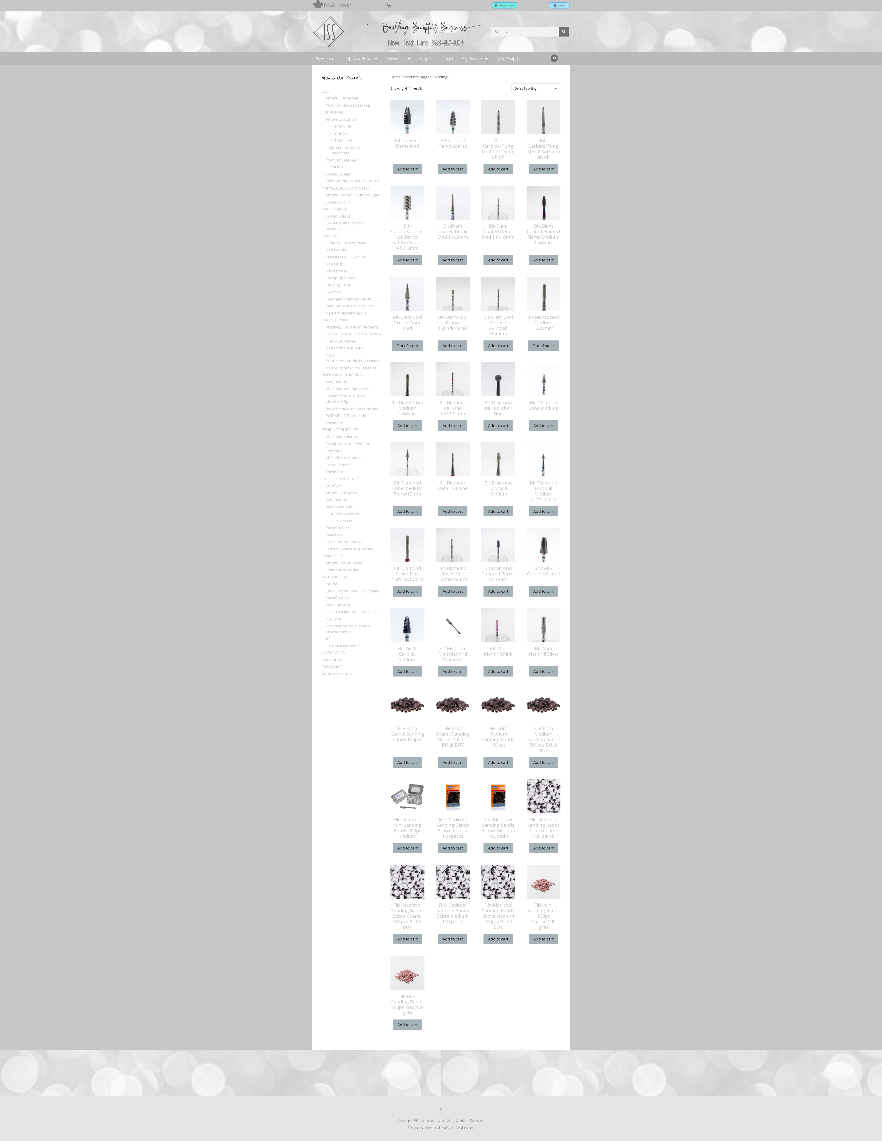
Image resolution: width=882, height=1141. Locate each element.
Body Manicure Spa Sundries (351, 408)
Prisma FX (338, 133)
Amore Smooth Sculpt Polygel (352, 195)
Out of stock (407, 345)
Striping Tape (337, 285)
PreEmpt (333, 619)
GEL (325, 91)
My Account (472, 59)
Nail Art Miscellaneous (346, 313)
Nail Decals (335, 249)
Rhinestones (336, 271)
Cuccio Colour (338, 216)
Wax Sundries (338, 605)
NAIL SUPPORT (335, 320)
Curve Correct (337, 464)
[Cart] (389, 5)
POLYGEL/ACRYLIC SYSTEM (346, 188)
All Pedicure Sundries (344, 457)
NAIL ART (330, 235)
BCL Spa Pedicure (341, 436)
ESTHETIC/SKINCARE (340, 478)
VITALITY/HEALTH (338, 674)
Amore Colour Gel (341, 119)
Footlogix (333, 450)
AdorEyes (334, 485)
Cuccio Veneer (338, 174)
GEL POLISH (332, 167)
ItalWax (332, 583)
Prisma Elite (340, 126)
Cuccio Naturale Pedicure (348, 443)
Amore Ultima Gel (341, 98)
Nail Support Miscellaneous (350, 368)
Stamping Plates (340, 277)
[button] (554, 58)
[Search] (564, 32)
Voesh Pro (334, 422)
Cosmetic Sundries (342, 569)
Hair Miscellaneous (343, 645)
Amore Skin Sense (341, 492)
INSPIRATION (334, 652)
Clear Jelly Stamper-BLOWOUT (353, 299)
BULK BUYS (332, 660)
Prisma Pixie (340, 140)
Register (427, 59)
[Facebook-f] (441, 1109)
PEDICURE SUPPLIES (340, 429)
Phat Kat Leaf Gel (340, 160)
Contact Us (396, 59)
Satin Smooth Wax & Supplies (352, 591)
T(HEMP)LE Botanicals (345, 415)
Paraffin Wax (337, 527)
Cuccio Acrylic (338, 202)
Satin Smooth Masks (343, 541)
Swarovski (334, 291)
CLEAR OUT (332, 666)
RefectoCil (334, 535)
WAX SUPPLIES (335, 577)
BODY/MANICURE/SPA (342, 374)
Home (395, 76)
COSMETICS (332, 555)
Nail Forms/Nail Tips (344, 348)
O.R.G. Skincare (339, 521)
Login (448, 59)
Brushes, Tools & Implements (352, 327)
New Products (508, 59)
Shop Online (325, 59)
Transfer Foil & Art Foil (345, 257)
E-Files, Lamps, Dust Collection (353, 334)
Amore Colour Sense (343, 563)
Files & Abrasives (340, 341)
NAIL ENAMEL (334, 209)
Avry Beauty (336, 382)
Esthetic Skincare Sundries (349, 549)
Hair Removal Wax (342, 513)
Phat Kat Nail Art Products (349, 306)
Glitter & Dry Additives (345, 243)
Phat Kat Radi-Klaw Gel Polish (352, 181)
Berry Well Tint (339, 507)
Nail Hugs (334, 263)
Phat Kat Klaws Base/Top (347, 105)
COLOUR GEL (333, 112)
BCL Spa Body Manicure (347, 388)
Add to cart (407, 169)
